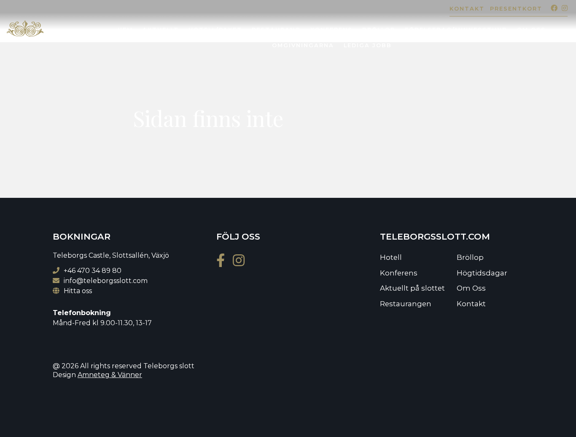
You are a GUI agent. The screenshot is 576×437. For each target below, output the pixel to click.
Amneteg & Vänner (110, 375)
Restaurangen (405, 303)
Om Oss (531, 30)
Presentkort (516, 8)
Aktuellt (161, 30)
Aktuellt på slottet (412, 288)
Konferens (331, 30)
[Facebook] (551, 8)
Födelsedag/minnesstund (456, 30)
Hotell (391, 257)
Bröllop (378, 30)
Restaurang (276, 30)
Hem (125, 30)
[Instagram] (562, 8)
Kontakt (466, 8)
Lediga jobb (368, 45)
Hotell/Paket (215, 30)
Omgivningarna (303, 45)
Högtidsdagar (482, 273)
